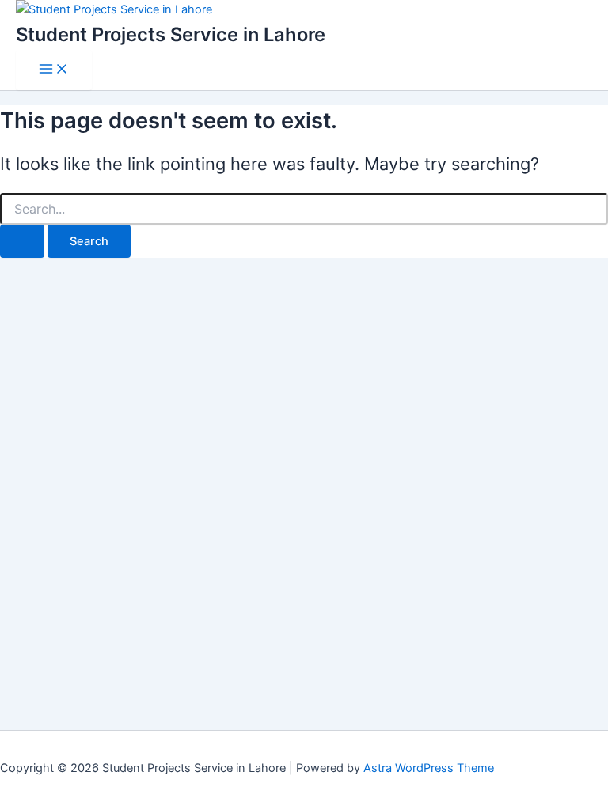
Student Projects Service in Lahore (170, 34)
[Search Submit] (22, 242)
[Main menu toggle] (54, 70)
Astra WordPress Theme (428, 768)
